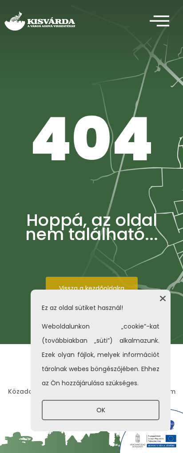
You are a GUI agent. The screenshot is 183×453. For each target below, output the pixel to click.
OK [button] (100, 410)
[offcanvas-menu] (159, 21)
